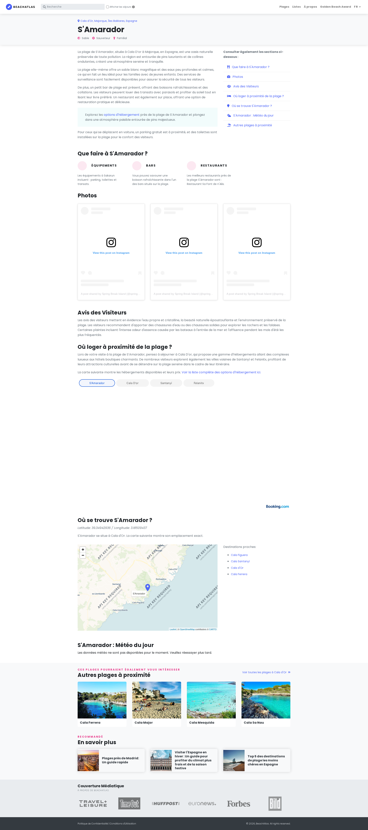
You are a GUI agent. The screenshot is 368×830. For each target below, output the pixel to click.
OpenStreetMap (187, 629)
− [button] (83, 555)
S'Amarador (97, 383)
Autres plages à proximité (252, 125)
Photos (237, 77)
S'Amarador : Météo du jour (253, 115)
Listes (296, 7)
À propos (310, 7)
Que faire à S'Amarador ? (250, 67)
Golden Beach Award (335, 7)
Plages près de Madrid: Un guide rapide (120, 760)
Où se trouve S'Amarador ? (251, 106)
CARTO (213, 629)
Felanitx (199, 383)
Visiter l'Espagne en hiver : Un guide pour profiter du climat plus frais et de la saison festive (193, 760)
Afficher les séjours (120, 7)
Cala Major (144, 722)
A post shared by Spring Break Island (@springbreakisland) (117, 293)
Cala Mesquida (201, 722)
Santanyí (166, 383)
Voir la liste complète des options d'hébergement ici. (221, 372)
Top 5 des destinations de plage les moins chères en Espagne (266, 760)
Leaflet (173, 629)
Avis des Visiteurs (245, 86)
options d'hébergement (122, 114)
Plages (284, 7)
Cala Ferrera (90, 722)
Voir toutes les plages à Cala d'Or (264, 672)
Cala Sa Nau (254, 722)
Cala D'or (133, 383)
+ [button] (83, 549)
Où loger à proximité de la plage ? (258, 96)
